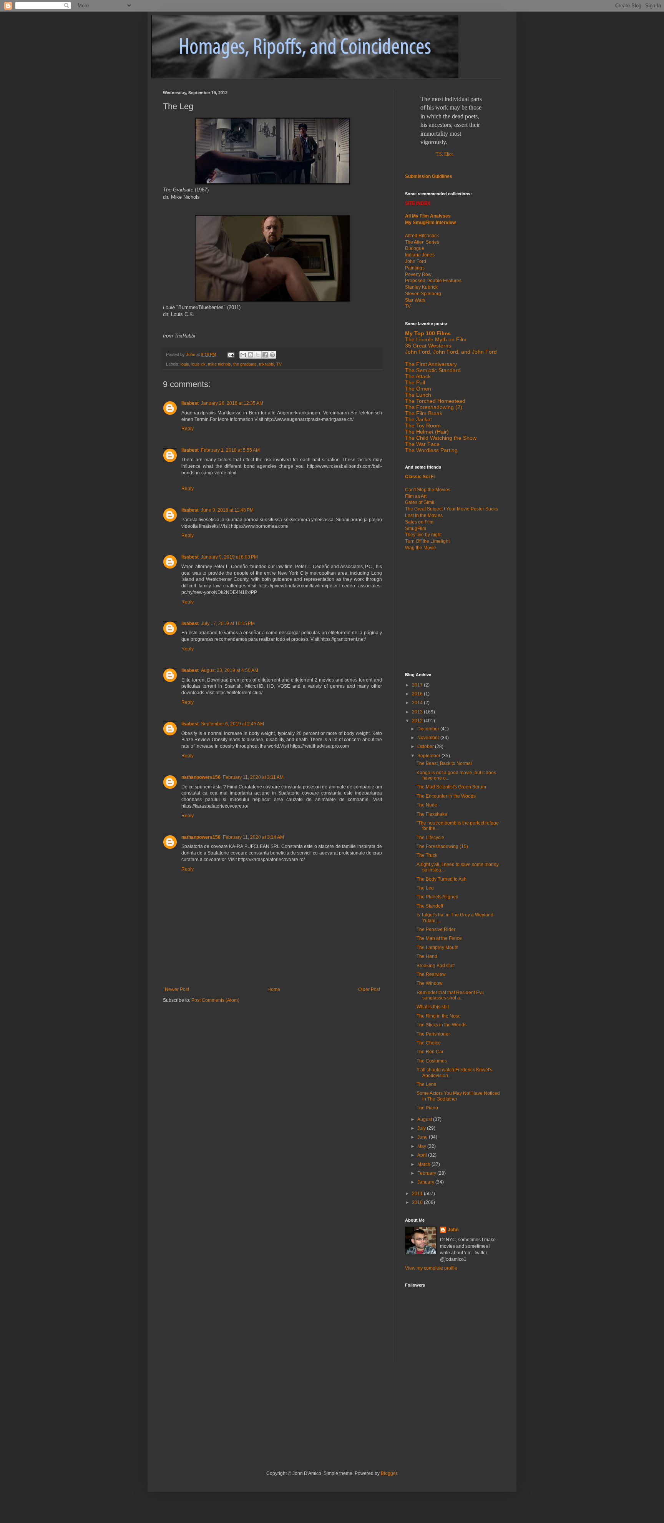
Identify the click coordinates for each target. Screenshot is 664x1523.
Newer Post (177, 989)
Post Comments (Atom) (215, 1000)
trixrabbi (266, 364)
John (453, 1229)
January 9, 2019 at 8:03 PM (229, 557)
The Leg (425, 888)
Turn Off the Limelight (427, 541)
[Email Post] (231, 354)
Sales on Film (419, 522)
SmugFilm (415, 528)
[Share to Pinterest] (272, 355)
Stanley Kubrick (421, 287)
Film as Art (416, 496)
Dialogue (414, 248)
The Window (430, 983)
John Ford (415, 261)
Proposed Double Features (433, 280)
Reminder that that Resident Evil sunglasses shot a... (450, 995)
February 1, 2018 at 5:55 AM (230, 450)
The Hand (427, 956)
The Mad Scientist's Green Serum (451, 787)
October (426, 746)
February (427, 1173)
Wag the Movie (420, 547)
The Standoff (430, 906)
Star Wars (415, 300)
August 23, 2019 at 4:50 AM (229, 670)
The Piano (427, 1108)
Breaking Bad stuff (436, 965)
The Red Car (430, 1051)
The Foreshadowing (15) (442, 846)
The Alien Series (422, 242)
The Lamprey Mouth (437, 947)
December (428, 729)
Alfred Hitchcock (422, 235)
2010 (418, 1202)
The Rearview (431, 974)
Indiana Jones (420, 255)
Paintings (415, 268)
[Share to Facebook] (265, 355)
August (425, 1119)
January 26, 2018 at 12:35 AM (232, 403)
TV (279, 364)
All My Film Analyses (428, 216)
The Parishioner (433, 1034)
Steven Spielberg (423, 293)
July (422, 1128)
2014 (418, 702)
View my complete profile (431, 1268)
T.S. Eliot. (445, 154)
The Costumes (432, 1061)
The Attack (418, 376)
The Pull (415, 382)
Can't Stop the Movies (427, 489)
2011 (418, 1193)
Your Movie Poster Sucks (472, 509)
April (422, 1155)
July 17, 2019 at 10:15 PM (228, 623)
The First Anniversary (431, 364)
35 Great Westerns (428, 346)
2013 (418, 712)
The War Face (422, 444)
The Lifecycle (430, 837)
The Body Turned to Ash (441, 879)
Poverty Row (418, 274)
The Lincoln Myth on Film (435, 339)
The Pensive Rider (436, 929)
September (429, 755)
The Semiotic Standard (433, 370)
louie (185, 364)
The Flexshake (432, 814)
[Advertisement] (453, 611)
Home (273, 989)
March (424, 1164)
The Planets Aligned (437, 897)
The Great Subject (424, 509)
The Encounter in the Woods (446, 796)
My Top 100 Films (428, 333)
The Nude (427, 805)
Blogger (389, 1473)
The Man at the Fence (439, 938)
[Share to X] (258, 355)
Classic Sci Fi (420, 476)
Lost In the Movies (424, 515)
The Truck (427, 855)
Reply (187, 428)
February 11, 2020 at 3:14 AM (253, 837)
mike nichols (219, 364)
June (423, 1137)
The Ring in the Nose (439, 1016)
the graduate (245, 364)
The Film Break (423, 413)
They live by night (423, 534)
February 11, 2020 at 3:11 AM (253, 777)
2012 (418, 720)
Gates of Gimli (419, 502)
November (428, 737)
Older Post (369, 989)
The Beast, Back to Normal (444, 763)
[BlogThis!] (250, 355)
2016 (418, 694)
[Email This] (243, 355)
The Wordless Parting (431, 450)
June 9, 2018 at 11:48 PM (227, 510)
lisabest (190, 403)
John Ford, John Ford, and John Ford (451, 352)
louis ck (198, 364)
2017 (418, 685)
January (426, 1182)
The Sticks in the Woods (441, 1025)
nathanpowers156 (201, 777)
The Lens (426, 1084)
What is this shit (433, 1006)
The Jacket (418, 419)
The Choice (429, 1043)
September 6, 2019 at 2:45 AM (232, 724)
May (422, 1146)
